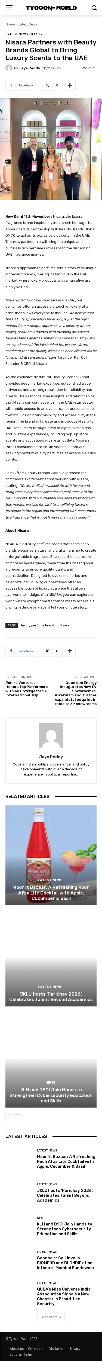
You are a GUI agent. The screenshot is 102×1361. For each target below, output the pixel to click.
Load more (49, 1317)
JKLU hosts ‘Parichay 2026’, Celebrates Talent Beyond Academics (51, 996)
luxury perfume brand (37, 625)
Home (10, 24)
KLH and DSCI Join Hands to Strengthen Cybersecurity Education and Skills (51, 1095)
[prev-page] (8, 1117)
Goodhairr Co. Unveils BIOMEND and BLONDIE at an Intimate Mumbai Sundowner (66, 1263)
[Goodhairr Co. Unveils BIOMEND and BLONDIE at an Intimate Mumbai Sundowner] (19, 1260)
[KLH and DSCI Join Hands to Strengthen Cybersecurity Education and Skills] (51, 1058)
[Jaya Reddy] (9, 68)
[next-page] (17, 1117)
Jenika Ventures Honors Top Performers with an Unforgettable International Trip (26, 689)
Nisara (64, 625)
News (50, 1082)
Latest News (27, 24)
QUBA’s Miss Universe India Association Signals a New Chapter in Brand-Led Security (64, 1296)
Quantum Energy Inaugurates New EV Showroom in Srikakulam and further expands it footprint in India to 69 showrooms (75, 693)
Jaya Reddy (29, 68)
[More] (70, 85)
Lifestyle (38, 34)
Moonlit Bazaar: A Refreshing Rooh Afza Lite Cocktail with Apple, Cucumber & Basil (51, 892)
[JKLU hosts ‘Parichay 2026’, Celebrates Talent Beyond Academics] (51, 956)
